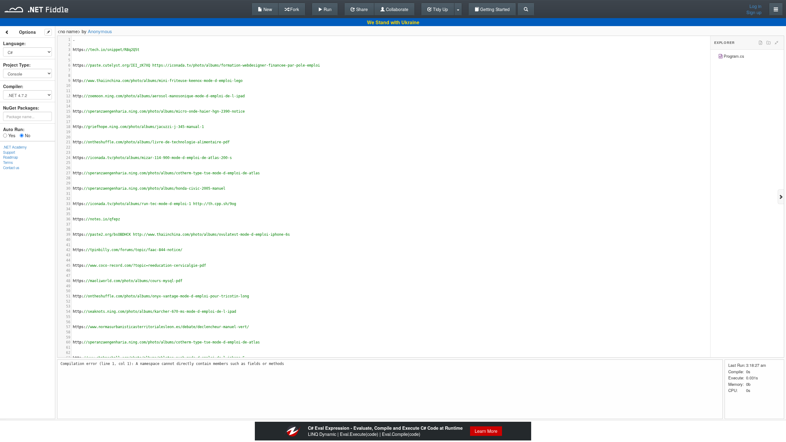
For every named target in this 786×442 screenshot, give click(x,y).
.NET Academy (15, 147)
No (27, 135)
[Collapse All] (776, 42)
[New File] (760, 42)
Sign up (753, 12)
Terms (8, 162)
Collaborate (396, 9)
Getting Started (494, 9)
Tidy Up (440, 9)
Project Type (16, 65)
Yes (11, 135)
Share (361, 9)
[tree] (747, 57)
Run (327, 9)
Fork (294, 9)
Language (13, 43)
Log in (755, 6)
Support (9, 152)
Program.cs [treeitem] (734, 56)
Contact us (11, 167)
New (267, 9)
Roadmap (10, 157)
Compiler (12, 86)
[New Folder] (768, 42)
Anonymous (100, 31)
